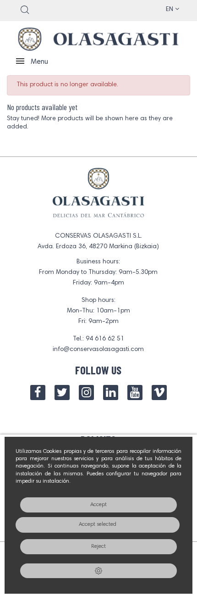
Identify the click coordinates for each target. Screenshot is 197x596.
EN (170, 9)
